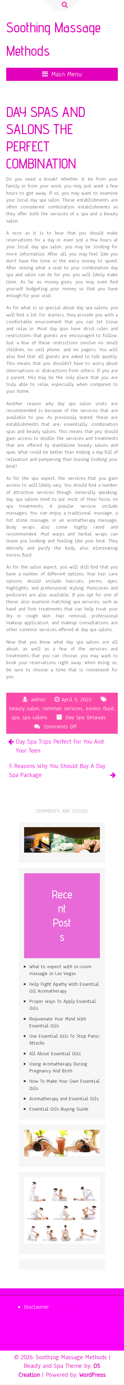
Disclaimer (36, 1307)
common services (62, 708)
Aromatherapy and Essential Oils (64, 1098)
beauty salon (24, 708)
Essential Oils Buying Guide (59, 1109)
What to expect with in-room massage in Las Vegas (60, 970)
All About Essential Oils (55, 1053)
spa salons (34, 717)
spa (15, 717)
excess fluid (100, 708)
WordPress (92, 1375)
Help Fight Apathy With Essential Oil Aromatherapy (64, 987)
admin (38, 699)
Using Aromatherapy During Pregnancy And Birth (58, 1067)
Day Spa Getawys (86, 717)
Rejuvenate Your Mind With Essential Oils (57, 1022)
